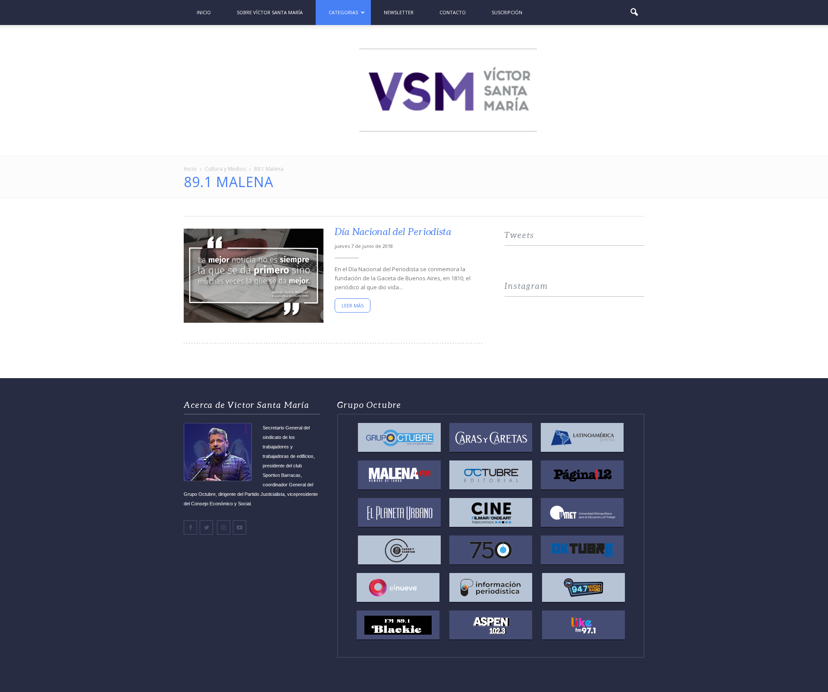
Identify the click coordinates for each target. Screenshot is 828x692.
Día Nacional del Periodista (393, 231)
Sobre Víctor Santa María (270, 12)
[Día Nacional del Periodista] (253, 275)
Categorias (343, 12)
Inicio (204, 12)
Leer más (353, 305)
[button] (634, 12)
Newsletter (399, 12)
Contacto (452, 12)
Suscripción (507, 12)
